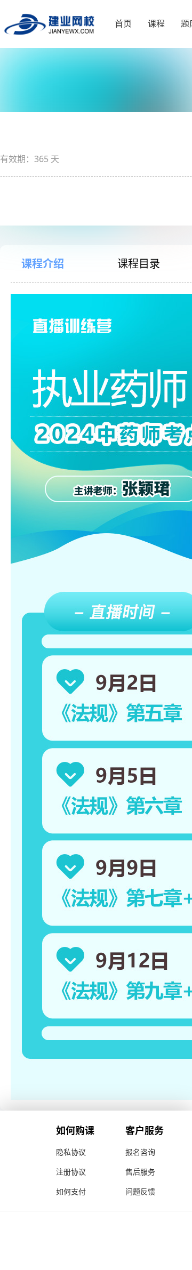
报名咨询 (140, 1152)
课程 (156, 23)
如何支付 (71, 1191)
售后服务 (140, 1172)
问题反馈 (140, 1191)
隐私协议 (71, 1152)
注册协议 (71, 1172)
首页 (123, 23)
